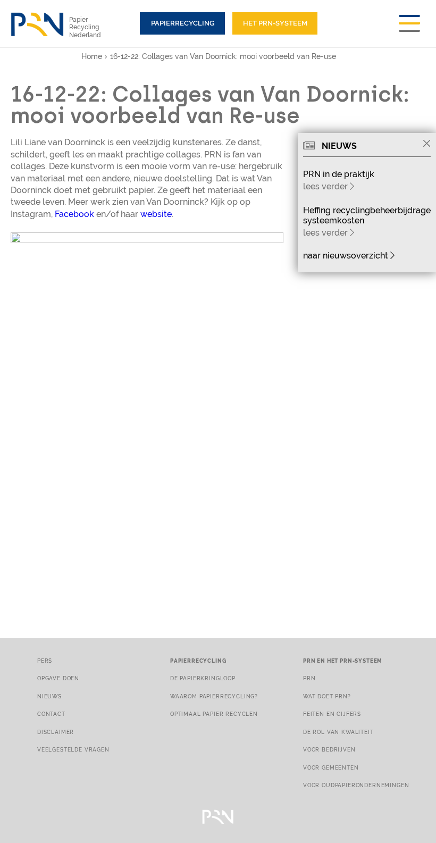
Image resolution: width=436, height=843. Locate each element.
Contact (51, 714)
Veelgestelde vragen (73, 749)
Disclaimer (55, 732)
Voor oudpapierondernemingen (356, 785)
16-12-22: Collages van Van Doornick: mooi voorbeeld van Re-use (223, 56)
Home (91, 56)
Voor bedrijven (329, 749)
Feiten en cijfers (332, 714)
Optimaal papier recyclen (214, 714)
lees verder (326, 186)
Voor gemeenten (331, 767)
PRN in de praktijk (338, 174)
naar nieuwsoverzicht (346, 256)
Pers (44, 660)
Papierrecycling (182, 23)
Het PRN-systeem (275, 23)
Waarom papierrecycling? (214, 696)
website (156, 214)
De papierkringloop (203, 678)
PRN (309, 678)
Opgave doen (58, 678)
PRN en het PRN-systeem (342, 660)
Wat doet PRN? (327, 696)
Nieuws (49, 696)
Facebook (74, 214)
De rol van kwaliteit (338, 732)
